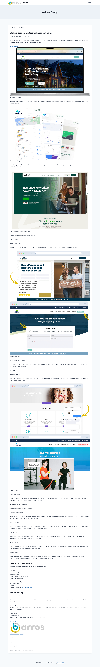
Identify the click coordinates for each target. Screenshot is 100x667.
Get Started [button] (13, 621)
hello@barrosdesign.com (16, 634)
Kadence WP (60, 663)
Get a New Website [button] (15, 46)
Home (90, 2)
